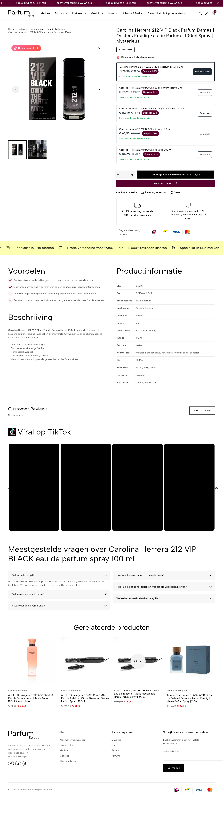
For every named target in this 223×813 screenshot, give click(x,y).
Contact (64, 755)
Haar (111, 13)
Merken (45, 13)
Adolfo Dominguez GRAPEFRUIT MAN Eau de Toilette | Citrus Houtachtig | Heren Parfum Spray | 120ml (136, 693)
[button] (99, 89)
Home (11, 29)
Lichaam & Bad (131, 13)
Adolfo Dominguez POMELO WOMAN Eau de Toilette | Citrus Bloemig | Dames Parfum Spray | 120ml (85, 698)
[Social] (11, 763)
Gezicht (96, 13)
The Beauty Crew (69, 761)
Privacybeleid (67, 745)
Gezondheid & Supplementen (165, 13)
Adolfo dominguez (18, 690)
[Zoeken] (200, 13)
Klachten (64, 750)
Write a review (202, 410)
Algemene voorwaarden (73, 740)
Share (177, 192)
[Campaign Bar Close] (218, 3)
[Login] (206, 13)
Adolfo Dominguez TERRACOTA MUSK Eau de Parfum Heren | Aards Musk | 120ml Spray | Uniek (31, 698)
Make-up (77, 13)
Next (215, 487)
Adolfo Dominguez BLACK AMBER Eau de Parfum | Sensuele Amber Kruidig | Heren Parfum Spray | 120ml (190, 698)
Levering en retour (155, 192)
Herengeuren (37, 29)
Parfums (60, 13)
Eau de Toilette (55, 29)
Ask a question (129, 192)
